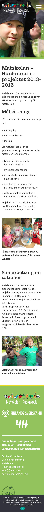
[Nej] (41, 503)
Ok (23, 508)
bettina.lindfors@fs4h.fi (15, 474)
